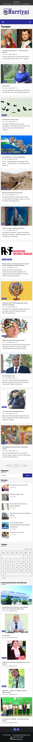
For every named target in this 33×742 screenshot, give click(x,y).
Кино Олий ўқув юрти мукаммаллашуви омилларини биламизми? (20, 525)
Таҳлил (9, 259)
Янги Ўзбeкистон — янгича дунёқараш (13, 157)
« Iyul (4, 578)
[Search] (30, 22)
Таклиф (4, 152)
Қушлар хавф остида (16, 494)
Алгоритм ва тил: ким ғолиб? (19, 485)
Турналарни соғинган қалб (10, 119)
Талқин (4, 46)
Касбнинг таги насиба (17, 532)
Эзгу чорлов (6, 86)
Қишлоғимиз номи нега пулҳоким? (12, 192)
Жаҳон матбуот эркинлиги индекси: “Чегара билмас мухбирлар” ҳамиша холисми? (15, 264)
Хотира (4, 658)
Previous (9, 465)
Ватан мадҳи (6, 635)
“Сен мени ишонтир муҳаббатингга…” (13, 411)
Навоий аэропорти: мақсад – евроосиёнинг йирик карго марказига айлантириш (15, 608)
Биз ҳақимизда (26, 4)
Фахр (3, 631)
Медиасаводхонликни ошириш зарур (13, 340)
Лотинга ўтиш (16, 4)
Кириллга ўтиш (7, 4)
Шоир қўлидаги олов (8, 376)
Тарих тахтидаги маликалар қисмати (13, 228)
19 (12, 567)
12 (12, 563)
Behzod (11, 54)
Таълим (4, 714)
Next (25, 465)
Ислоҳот (4, 602)
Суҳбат (4, 686)
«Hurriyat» (7, 735)
